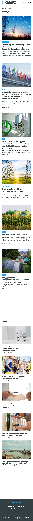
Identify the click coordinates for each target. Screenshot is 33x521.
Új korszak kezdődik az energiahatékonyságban (12, 190)
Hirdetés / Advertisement (18, 518)
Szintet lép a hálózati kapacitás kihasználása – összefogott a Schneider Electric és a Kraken (16, 47)
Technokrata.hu (11, 506)
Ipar (3, 89)
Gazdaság (5, 186)
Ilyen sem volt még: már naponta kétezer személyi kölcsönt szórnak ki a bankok (16, 406)
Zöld (3, 231)
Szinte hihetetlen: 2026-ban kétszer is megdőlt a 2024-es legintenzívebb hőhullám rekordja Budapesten (16, 463)
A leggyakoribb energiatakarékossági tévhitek (15, 279)
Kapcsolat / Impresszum (6, 518)
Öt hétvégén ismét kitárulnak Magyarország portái (13, 377)
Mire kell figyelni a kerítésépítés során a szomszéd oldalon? (14, 434)
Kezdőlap (4, 8)
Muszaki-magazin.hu (16, 508)
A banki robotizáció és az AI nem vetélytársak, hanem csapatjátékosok (14, 348)
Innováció (5, 42)
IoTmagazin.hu (22, 506)
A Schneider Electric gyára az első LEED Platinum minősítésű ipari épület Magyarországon (15, 144)
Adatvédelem (27, 517)
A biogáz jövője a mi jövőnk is (14, 234)
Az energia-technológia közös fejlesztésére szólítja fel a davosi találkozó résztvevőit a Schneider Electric (16, 95)
